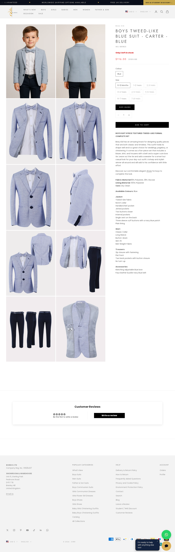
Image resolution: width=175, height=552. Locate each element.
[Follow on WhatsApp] (47, 530)
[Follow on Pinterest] (20, 530)
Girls (53, 10)
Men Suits (76, 478)
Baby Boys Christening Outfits (85, 512)
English (144, 12)
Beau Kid (120, 26)
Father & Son (102, 10)
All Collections (78, 521)
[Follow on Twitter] (7, 530)
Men (75, 10)
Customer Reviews (124, 512)
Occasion (28, 13)
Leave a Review (122, 504)
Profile (162, 474)
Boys (43, 10)
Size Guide (125, 107)
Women (86, 10)
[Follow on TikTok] (34, 530)
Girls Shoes (77, 504)
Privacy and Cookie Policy (127, 483)
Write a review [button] (109, 415)
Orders (163, 470)
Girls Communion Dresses (83, 491)
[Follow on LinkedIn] (40, 530)
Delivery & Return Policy (126, 470)
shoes (149, 171)
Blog (118, 500)
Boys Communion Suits (82, 487)
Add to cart (142, 125)
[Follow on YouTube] (27, 530)
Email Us (9, 494)
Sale (41, 13)
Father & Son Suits (80, 483)
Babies (65, 10)
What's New (29, 10)
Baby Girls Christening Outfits (85, 508)
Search (119, 495)
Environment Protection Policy (129, 487)
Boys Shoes (77, 500)
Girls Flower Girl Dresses (82, 495)
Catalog (76, 517)
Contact (119, 491)
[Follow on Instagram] (14, 530)
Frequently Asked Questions (128, 478)
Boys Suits (76, 474)
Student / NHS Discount (126, 508)
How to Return (122, 474)
